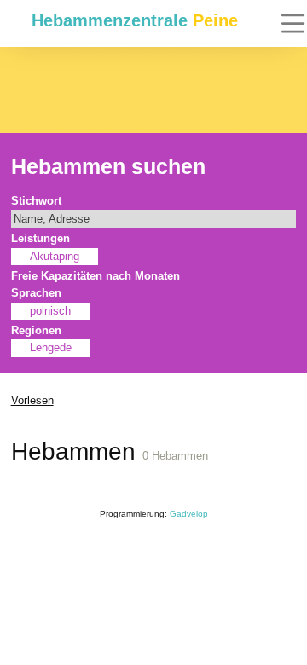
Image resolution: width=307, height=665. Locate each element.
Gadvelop (189, 513)
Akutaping (54, 257)
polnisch (50, 311)
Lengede (51, 348)
